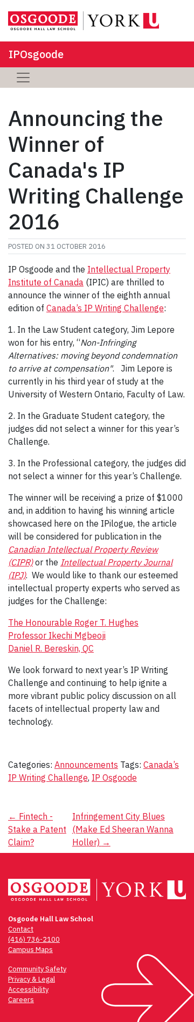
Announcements (86, 764)
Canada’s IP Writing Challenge (105, 308)
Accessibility (28, 989)
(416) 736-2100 (34, 939)
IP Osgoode (114, 777)
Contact (20, 929)
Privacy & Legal (31, 979)
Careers (21, 999)
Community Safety (37, 969)
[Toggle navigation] (23, 77)
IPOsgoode (36, 54)
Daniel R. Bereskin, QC (51, 648)
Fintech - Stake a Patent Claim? (37, 829)
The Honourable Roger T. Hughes (73, 622)
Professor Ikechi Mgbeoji (57, 635)
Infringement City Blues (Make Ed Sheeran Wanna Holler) (123, 829)
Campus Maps (30, 949)
